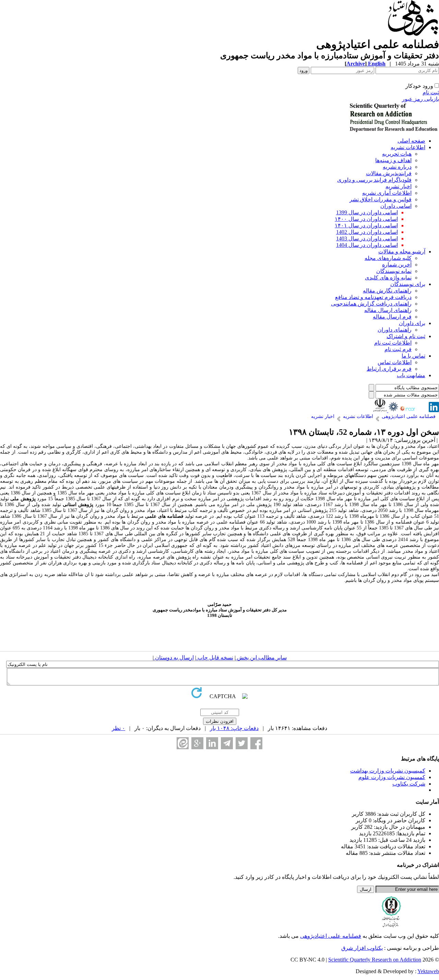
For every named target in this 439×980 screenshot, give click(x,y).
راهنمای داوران (395, 330)
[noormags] (413, 410)
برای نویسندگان (407, 284)
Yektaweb (428, 971)
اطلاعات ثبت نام (393, 343)
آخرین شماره (397, 264)
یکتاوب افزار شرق (362, 948)
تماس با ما (413, 356)
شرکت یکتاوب (408, 784)
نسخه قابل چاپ (214, 657)
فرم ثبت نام (398, 349)
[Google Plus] (197, 743)
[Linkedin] (212, 743)
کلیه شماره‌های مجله (388, 258)
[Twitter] (242, 743)
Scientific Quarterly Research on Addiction (374, 960)
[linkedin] (434, 410)
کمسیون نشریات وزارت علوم (391, 777)
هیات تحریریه (397, 154)
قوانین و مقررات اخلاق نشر (380, 199)
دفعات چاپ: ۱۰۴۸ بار (234, 728)
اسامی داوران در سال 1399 (367, 212)
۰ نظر (118, 728)
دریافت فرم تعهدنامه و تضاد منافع (373, 297)
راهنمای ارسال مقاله (388, 310)
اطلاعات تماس (395, 362)
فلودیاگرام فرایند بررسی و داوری (374, 180)
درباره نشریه (397, 167)
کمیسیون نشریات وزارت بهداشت (387, 771)
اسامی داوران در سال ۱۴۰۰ (366, 219)
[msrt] (380, 410)
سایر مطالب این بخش (261, 657)
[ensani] (393, 410)
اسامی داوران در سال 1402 (367, 232)
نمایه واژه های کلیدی (388, 277)
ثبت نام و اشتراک (406, 336)
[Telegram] (227, 743)
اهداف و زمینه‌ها (393, 160)
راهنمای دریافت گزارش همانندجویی (371, 304)
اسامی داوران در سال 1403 (367, 238)
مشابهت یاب (411, 375)
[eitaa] (183, 743)
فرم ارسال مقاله (392, 317)
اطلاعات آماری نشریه (387, 193)
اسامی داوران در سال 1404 (367, 245)
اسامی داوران (396, 206)
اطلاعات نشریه (408, 147)
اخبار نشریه (398, 186)
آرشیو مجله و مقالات (401, 251)
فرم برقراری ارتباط (389, 369)
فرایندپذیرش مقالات (389, 173)
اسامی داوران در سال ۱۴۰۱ (366, 225)
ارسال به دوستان (174, 657)
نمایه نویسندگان (394, 271)
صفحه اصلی (411, 141)
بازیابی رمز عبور (420, 99)
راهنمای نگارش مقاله (387, 291)
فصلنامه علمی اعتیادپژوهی (330, 936)
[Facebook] (256, 743)
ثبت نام (431, 92)
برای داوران (412, 323)
